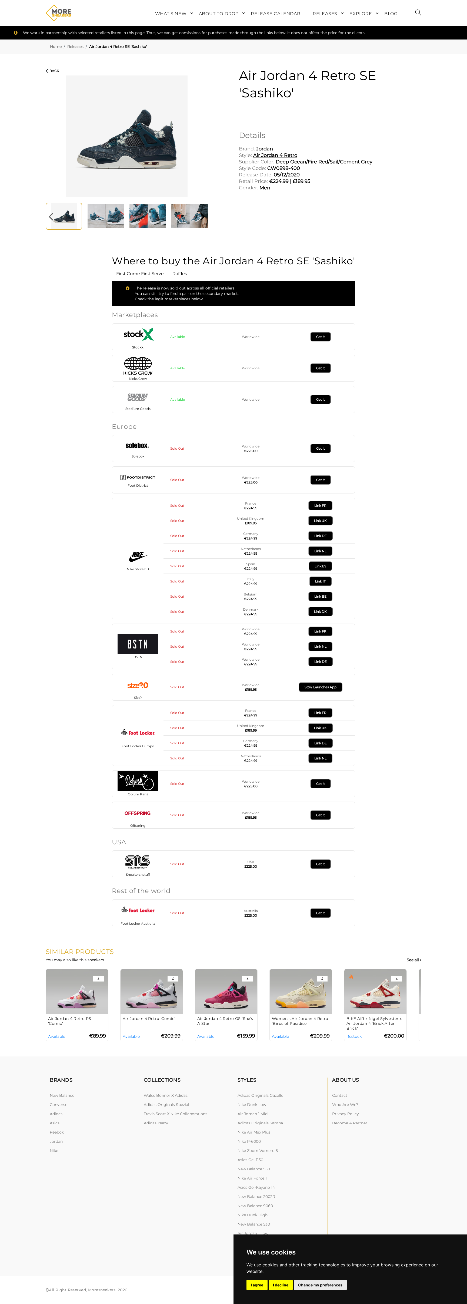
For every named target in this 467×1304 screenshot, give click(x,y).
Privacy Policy (345, 1113)
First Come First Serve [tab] (140, 273)
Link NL (320, 551)
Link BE (320, 596)
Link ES (320, 566)
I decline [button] (280, 1285)
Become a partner (349, 1123)
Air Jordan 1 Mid (253, 1113)
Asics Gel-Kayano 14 (256, 1187)
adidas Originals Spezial (166, 1104)
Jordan (56, 1141)
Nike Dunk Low (252, 1104)
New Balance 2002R (256, 1196)
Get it (320, 337)
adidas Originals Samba (260, 1123)
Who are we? (345, 1104)
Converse (58, 1104)
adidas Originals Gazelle (260, 1095)
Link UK (320, 521)
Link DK (320, 612)
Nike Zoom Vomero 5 (258, 1150)
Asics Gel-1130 (250, 1159)
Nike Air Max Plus (254, 1132)
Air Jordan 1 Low (253, 1233)
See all (413, 960)
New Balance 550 (254, 1169)
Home (56, 46)
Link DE (320, 536)
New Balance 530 (254, 1224)
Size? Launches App (320, 687)
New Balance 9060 (255, 1205)
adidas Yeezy (156, 1123)
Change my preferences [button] (320, 1285)
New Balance (62, 1095)
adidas (56, 1113)
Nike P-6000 (249, 1141)
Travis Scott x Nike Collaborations (175, 1113)
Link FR (320, 505)
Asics (54, 1123)
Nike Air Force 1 (252, 1178)
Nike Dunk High (253, 1215)
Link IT (320, 581)
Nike (54, 1150)
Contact (339, 1095)
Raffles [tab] (179, 273)
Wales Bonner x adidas (166, 1095)
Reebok (57, 1132)
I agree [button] (257, 1285)
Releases (75, 46)
